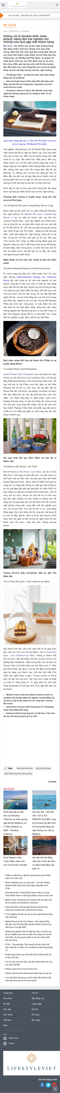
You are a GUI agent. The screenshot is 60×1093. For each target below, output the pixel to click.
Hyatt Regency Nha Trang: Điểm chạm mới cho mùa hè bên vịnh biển (15, 861)
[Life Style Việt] (17, 5)
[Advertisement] (30, 742)
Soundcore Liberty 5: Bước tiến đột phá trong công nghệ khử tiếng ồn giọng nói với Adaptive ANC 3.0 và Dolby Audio (27, 93)
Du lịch (9, 25)
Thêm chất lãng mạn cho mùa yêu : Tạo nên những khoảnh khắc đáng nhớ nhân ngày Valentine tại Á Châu (27, 885)
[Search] (57, 5)
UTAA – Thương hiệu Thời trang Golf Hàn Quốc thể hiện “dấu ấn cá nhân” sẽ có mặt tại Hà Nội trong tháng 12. (29, 947)
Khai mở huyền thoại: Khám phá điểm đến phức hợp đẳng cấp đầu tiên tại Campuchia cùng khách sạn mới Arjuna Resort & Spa (28, 84)
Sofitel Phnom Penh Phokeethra (18, 374)
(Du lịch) (7, 46)
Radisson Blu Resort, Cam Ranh (25, 472)
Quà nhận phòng (43, 768)
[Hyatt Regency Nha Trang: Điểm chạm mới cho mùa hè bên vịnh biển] (15, 855)
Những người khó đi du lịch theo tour (21, 969)
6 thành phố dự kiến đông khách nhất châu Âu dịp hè (28, 973)
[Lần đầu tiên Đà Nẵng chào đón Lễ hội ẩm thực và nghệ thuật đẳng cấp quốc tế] (44, 855)
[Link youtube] (42, 1087)
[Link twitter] (48, 1087)
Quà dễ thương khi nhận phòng (18, 774)
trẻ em (42, 509)
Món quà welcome (25, 768)
